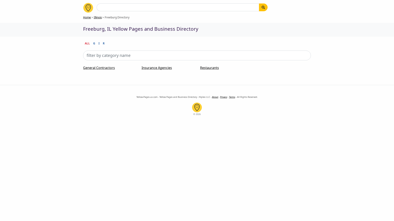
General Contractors (99, 67)
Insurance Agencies (157, 67)
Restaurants (209, 67)
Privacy (223, 97)
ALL (87, 43)
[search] (263, 7)
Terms (232, 97)
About (215, 97)
